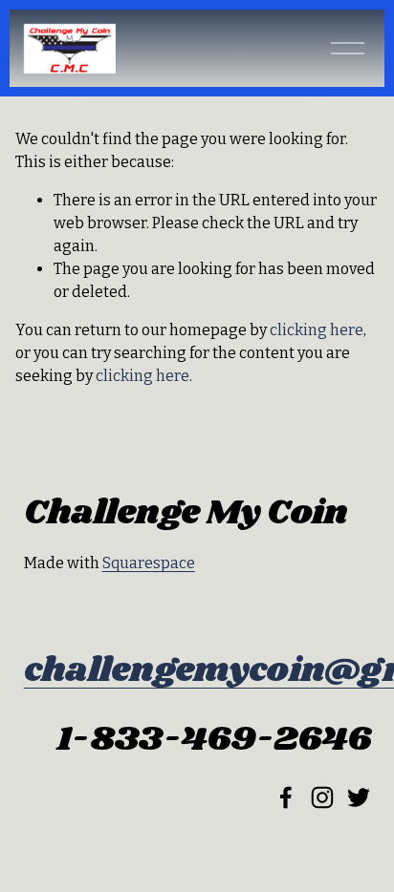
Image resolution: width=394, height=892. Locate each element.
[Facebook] (285, 797)
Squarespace (148, 563)
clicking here (316, 330)
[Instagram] (322, 797)
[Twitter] (358, 797)
